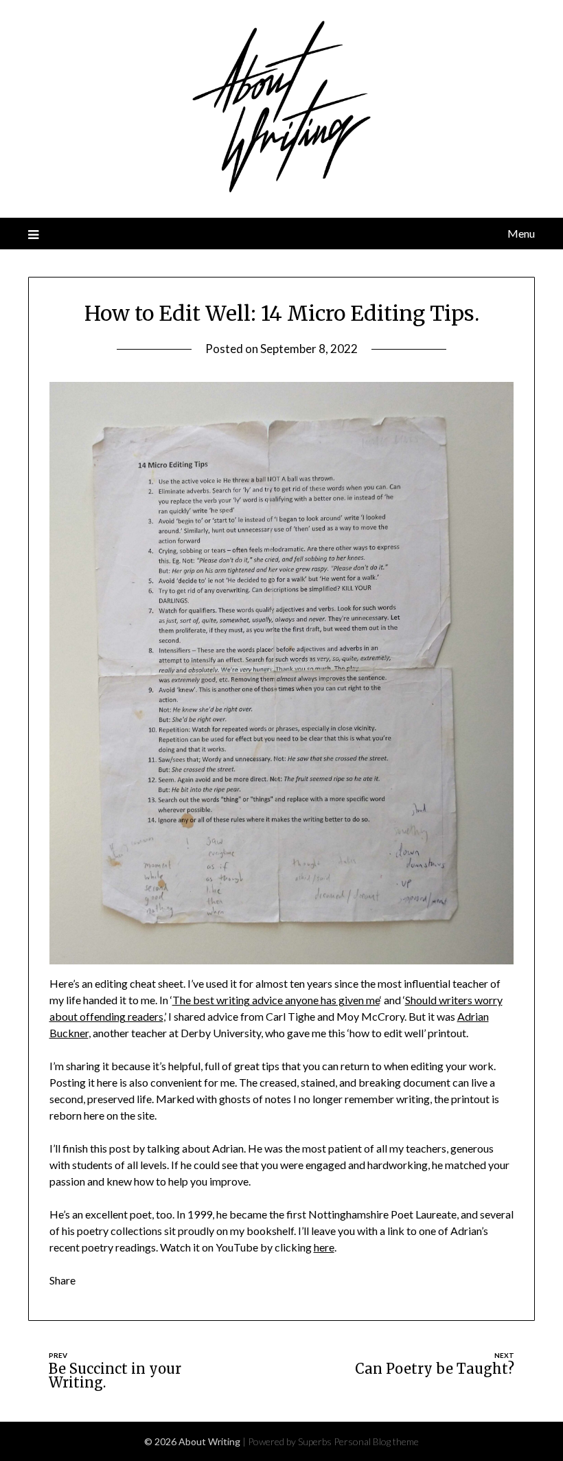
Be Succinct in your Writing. (115, 1375)
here (324, 1247)
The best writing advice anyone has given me (276, 999)
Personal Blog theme (376, 1441)
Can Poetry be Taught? (434, 1368)
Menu (521, 233)
